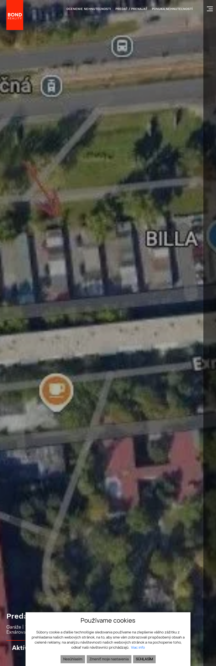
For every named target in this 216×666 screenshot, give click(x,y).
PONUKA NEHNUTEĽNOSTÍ (172, 9)
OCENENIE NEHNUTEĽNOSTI (88, 9)
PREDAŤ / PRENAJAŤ (131, 9)
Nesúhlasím (72, 659)
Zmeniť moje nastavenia (109, 659)
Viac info (138, 647)
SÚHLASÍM (144, 659)
